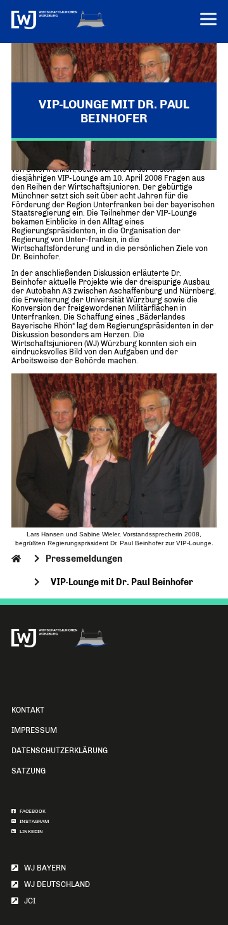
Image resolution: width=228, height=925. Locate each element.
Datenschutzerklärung (59, 750)
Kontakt (27, 710)
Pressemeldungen (84, 558)
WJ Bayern (42, 868)
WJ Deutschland (54, 884)
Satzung (28, 771)
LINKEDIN (29, 831)
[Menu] (208, 20)
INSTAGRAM (32, 821)
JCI (26, 900)
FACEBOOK (31, 811)
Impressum (34, 730)
